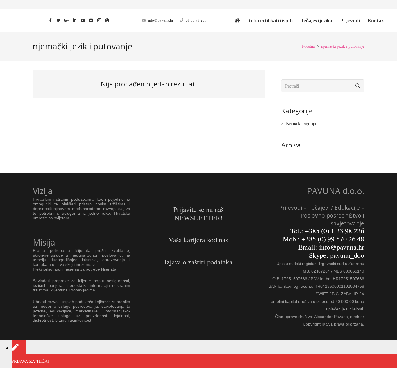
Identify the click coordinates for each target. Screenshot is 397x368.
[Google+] (66, 20)
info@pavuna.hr (160, 20)
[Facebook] (50, 20)
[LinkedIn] (75, 20)
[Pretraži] (357, 86)
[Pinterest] (107, 20)
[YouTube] (83, 20)
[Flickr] (91, 20)
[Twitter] (58, 20)
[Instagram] (99, 20)
